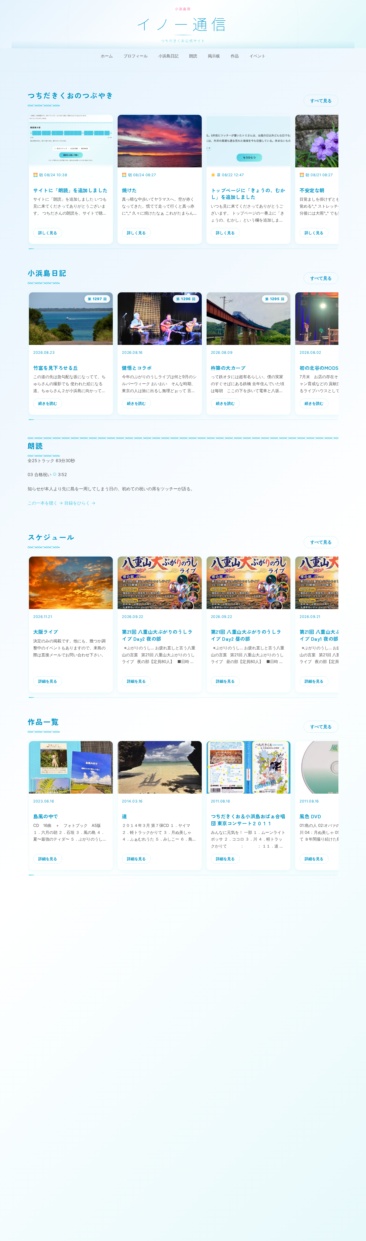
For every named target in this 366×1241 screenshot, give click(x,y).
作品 (235, 55)
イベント (257, 55)
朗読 (193, 55)
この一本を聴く (45, 503)
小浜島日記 (168, 55)
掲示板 (214, 55)
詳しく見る (47, 232)
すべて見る (321, 100)
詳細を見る (47, 681)
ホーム (107, 55)
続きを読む (47, 403)
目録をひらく (79, 503)
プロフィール (136, 55)
